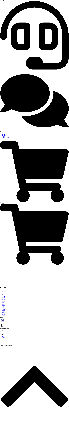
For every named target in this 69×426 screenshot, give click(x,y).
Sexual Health (3, 311)
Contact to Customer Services (5, 137)
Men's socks (2, 330)
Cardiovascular (4, 299)
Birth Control (3, 296)
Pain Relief (3, 310)
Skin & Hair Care (4, 312)
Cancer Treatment (4, 298)
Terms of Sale (3, 134)
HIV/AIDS (3, 305)
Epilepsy (3, 302)
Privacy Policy (4, 135)
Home (2, 133)
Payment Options (4, 138)
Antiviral (3, 294)
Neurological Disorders (5, 308)
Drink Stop (3, 301)
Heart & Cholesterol (4, 303)
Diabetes (3, 300)
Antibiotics (3, 293)
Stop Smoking (4, 314)
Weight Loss (3, 315)
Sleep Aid (3, 313)
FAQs (2, 336)
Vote (1, 331)
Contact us (3, 337)
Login (1, 132)
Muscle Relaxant (4, 307)
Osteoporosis (3, 309)
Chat (1, 131)
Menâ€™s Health (4, 306)
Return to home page (3, 291)
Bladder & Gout (4, 297)
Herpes (3, 304)
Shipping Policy (4, 136)
